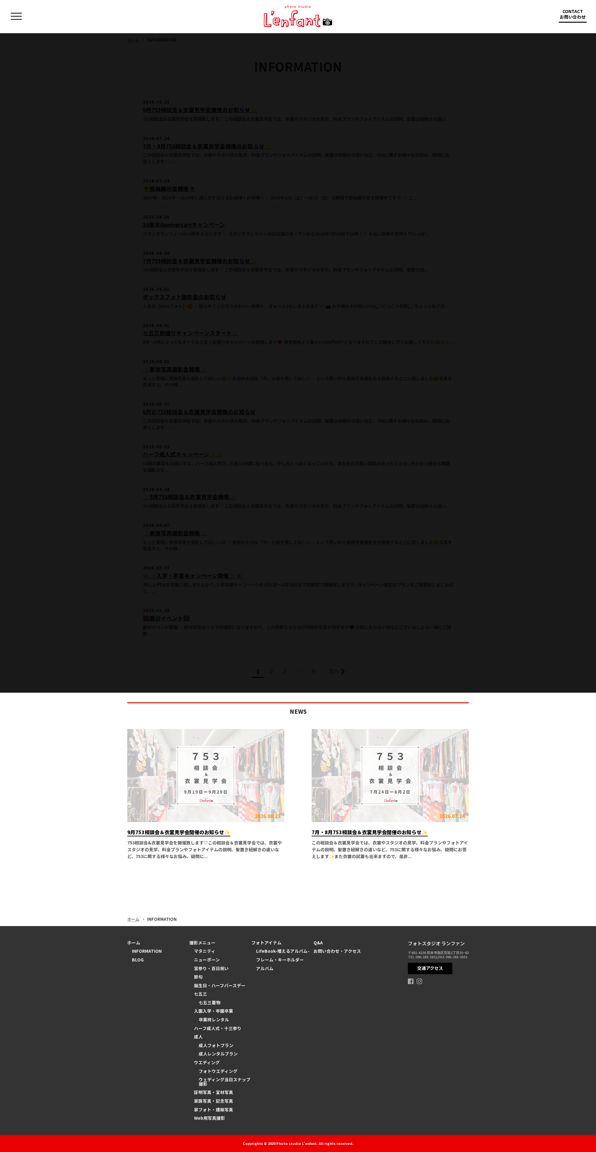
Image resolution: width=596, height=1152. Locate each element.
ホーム (133, 919)
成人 (198, 1036)
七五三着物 (209, 1002)
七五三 (200, 994)
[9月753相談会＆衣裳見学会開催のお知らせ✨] (205, 775)
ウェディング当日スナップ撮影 (225, 1081)
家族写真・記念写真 (213, 1101)
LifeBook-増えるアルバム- (282, 951)
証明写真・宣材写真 (213, 1092)
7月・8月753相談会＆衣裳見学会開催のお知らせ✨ (370, 832)
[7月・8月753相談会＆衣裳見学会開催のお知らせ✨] (390, 775)
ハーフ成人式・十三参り (218, 1028)
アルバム (264, 968)
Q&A (318, 942)
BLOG (138, 959)
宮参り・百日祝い (211, 968)
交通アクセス (430, 968)
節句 (198, 977)
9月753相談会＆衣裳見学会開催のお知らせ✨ (178, 832)
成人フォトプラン (216, 1045)
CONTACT (573, 14)
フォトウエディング (218, 1071)
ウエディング (207, 1062)
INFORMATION (147, 951)
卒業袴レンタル (214, 1019)
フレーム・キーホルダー (280, 959)
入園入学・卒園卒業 (213, 1011)
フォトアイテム (266, 942)
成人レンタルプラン (218, 1054)
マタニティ (204, 951)
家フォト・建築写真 (213, 1109)
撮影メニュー (202, 942)
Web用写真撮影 (209, 1118)
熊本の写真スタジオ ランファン (298, 16)
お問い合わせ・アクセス (337, 951)
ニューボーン (207, 959)
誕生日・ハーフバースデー (220, 985)
